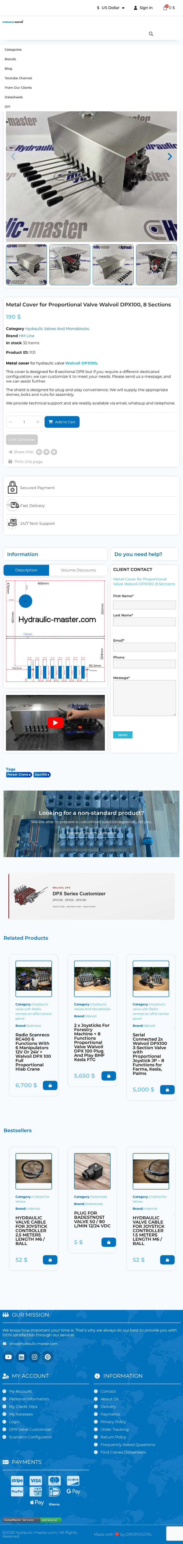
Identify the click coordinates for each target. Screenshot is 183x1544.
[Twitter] (46, 452)
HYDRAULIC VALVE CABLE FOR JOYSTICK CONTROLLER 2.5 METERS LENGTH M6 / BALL (31, 1230)
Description (26, 570)
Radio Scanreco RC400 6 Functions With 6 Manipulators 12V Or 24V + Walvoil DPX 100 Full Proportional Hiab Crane (33, 1052)
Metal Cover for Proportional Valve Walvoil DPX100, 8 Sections (144, 581)
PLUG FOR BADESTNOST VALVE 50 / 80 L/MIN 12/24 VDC (92, 1219)
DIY (7, 106)
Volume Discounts (78, 570)
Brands (10, 59)
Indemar (33, 1208)
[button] (13, 156)
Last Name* (123, 615)
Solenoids (99, 1197)
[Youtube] (8, 1357)
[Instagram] (35, 1357)
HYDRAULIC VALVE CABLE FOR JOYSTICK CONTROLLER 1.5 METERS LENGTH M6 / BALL (148, 1230)
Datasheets (14, 97)
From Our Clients (18, 87)
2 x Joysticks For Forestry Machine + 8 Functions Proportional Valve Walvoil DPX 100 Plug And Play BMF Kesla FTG (92, 1042)
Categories (13, 49)
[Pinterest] (54, 452)
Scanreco (34, 1026)
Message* (121, 678)
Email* (118, 640)
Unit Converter (22, 439)
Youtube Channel (18, 78)
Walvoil (91, 1016)
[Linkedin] (21, 1357)
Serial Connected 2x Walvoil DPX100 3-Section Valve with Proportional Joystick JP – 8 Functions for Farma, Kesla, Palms (150, 1054)
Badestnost (94, 1204)
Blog (8, 68)
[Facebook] (39, 452)
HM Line (27, 336)
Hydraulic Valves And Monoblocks (57, 328)
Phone (119, 657)
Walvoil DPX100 (81, 363)
